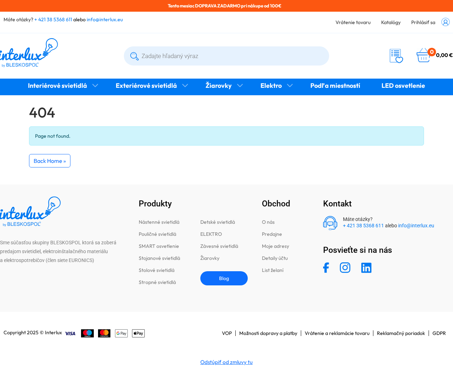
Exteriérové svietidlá (146, 85)
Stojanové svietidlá (159, 258)
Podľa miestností (335, 85)
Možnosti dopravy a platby (268, 333)
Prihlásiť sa (423, 22)
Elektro (271, 85)
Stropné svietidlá (157, 282)
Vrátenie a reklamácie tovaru (337, 333)
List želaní (272, 270)
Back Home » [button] (50, 160)
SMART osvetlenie (159, 246)
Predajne (272, 234)
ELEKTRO (211, 234)
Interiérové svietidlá (57, 85)
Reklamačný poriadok (401, 333)
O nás (268, 222)
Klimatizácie (226, 100)
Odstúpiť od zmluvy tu (226, 362)
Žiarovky (219, 85)
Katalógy (391, 22)
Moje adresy (275, 246)
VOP (227, 333)
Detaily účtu (275, 258)
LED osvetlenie (403, 85)
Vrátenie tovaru (353, 22)
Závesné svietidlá (219, 246)
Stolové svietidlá (156, 270)
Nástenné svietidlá (159, 222)
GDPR (439, 333)
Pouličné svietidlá (157, 234)
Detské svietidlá (217, 222)
